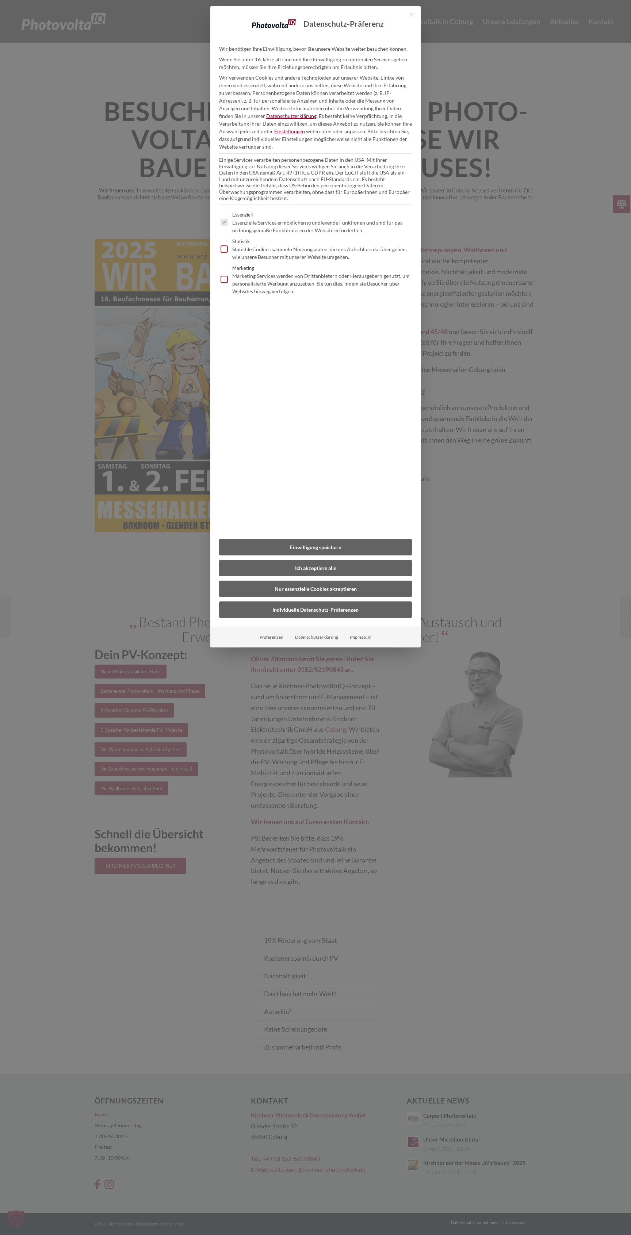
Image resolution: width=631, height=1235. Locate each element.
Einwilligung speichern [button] (315, 547)
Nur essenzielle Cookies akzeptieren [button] (316, 589)
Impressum (360, 637)
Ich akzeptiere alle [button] (315, 568)
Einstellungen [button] (289, 131)
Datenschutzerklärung (291, 116)
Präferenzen (271, 637)
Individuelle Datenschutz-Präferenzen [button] (315, 610)
